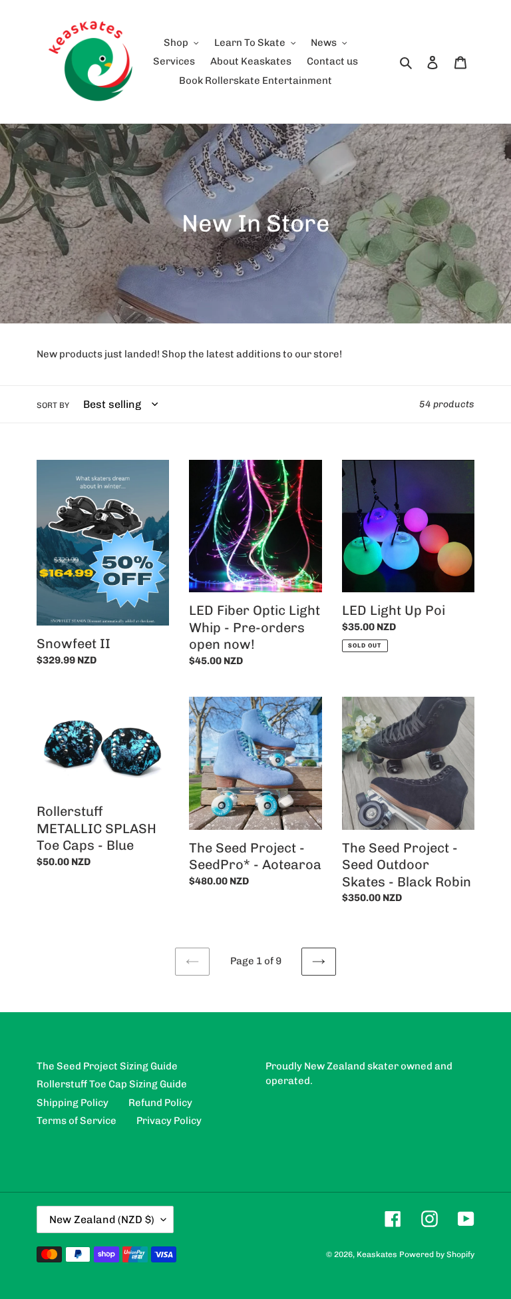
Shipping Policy (72, 1103)
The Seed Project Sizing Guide (107, 1066)
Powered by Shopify (436, 1254)
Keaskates (377, 1254)
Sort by (53, 405)
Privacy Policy (169, 1121)
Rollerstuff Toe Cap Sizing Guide (112, 1084)
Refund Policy (160, 1103)
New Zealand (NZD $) (101, 1219)
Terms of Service (76, 1121)
